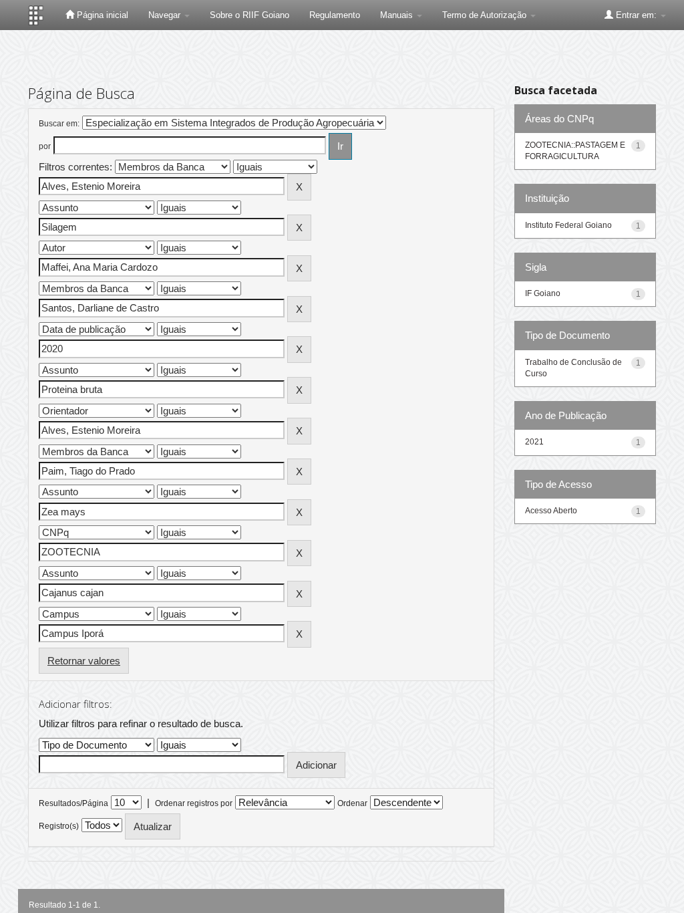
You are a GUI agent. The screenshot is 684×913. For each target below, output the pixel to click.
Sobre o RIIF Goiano (249, 15)
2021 (534, 441)
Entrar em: (636, 15)
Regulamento (334, 15)
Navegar (165, 15)
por (45, 146)
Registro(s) (59, 826)
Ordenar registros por (193, 803)
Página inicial (101, 15)
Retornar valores (83, 660)
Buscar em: (59, 123)
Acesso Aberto (551, 510)
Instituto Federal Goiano (568, 225)
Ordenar (352, 803)
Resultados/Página (73, 803)
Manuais (397, 15)
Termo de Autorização (485, 15)
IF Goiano (542, 293)
